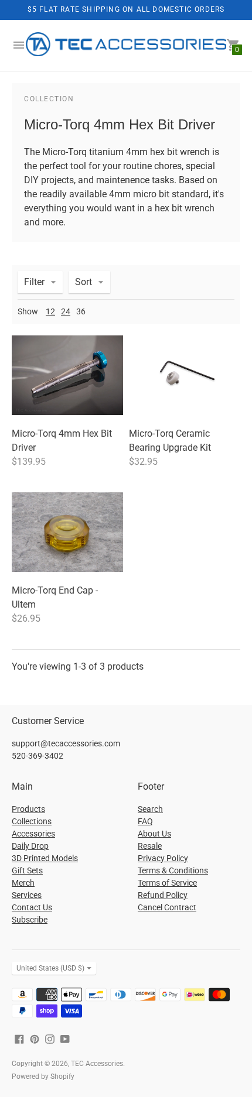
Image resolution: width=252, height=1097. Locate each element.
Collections (32, 821)
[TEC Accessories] (126, 45)
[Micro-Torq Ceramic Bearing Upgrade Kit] (184, 375)
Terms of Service (167, 882)
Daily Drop (30, 846)
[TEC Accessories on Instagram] (50, 1038)
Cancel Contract (167, 907)
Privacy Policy (163, 858)
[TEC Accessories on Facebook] (19, 1038)
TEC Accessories (97, 1064)
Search (150, 809)
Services (27, 895)
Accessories (33, 833)
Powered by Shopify (43, 1076)
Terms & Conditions (173, 870)
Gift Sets (27, 870)
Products (28, 809)
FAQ (145, 821)
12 (50, 311)
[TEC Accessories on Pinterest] (34, 1038)
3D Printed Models (45, 858)
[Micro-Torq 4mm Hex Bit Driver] (67, 375)
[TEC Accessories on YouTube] (65, 1038)
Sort (83, 281)
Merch (23, 882)
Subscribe (29, 919)
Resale (150, 846)
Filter (34, 281)
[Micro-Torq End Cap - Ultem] (67, 532)
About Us (154, 833)
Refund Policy (163, 895)
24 (65, 311)
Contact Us (32, 907)
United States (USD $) (50, 968)
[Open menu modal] (19, 45)
